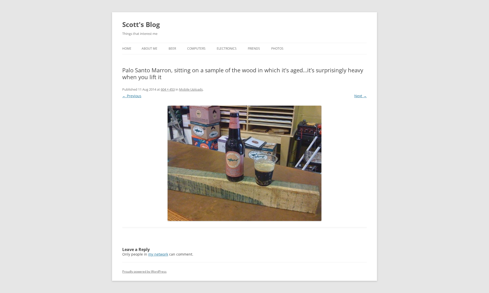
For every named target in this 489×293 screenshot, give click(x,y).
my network (158, 254)
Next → (360, 95)
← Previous (131, 95)
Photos (277, 48)
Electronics (227, 48)
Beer (172, 48)
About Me (149, 48)
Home (126, 48)
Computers (196, 48)
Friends (254, 48)
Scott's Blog (141, 24)
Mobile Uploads (191, 89)
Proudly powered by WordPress (144, 271)
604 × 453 (168, 89)
